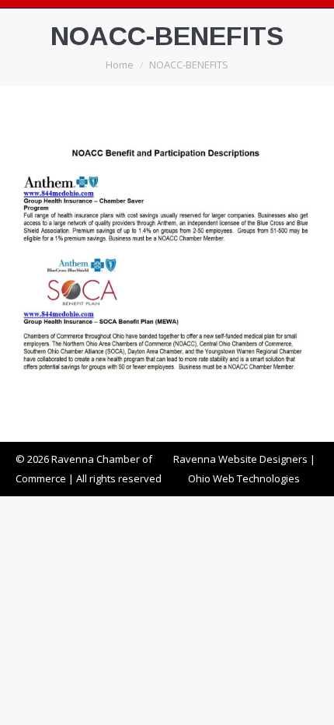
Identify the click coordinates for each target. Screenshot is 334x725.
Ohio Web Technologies (244, 478)
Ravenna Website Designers (240, 459)
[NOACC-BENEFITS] (167, 260)
